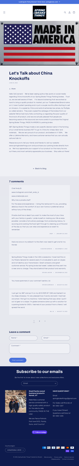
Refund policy (48, 457)
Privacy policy (58, 457)
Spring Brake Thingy (24, 457)
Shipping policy (55, 459)
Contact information (68, 459)
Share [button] (13, 88)
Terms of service (69, 457)
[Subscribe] (55, 383)
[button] (4, 12)
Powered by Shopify (36, 457)
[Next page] (45, 321)
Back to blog (40, 169)
